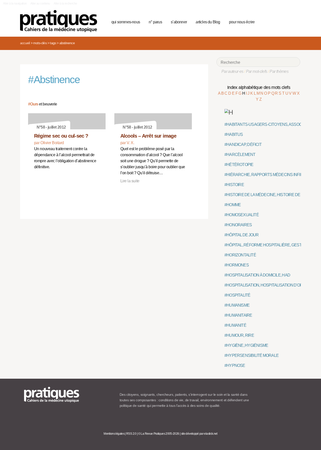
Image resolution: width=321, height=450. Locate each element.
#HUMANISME (237, 305)
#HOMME (232, 205)
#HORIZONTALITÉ (240, 255)
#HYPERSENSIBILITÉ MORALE (251, 355)
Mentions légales (114, 433)
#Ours (33, 104)
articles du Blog (208, 22)
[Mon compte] (286, 21)
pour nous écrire (242, 22)
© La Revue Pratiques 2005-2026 (158, 433)
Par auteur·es (232, 71)
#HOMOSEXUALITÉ (241, 215)
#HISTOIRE (234, 185)
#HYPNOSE (234, 365)
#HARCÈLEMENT (239, 154)
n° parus (155, 22)
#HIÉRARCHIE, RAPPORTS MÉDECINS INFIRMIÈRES (270, 175)
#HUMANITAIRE (238, 315)
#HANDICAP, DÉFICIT (243, 144)
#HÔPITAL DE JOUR (241, 235)
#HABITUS (233, 134)
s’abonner (179, 22)
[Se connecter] (294, 21)
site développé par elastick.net (199, 433)
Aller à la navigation (15, 3)
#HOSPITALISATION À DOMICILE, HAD (257, 275)
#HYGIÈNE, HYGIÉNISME (246, 345)
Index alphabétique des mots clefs (258, 87)
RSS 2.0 (131, 433)
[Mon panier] (277, 21)
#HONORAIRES (238, 225)
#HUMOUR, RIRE (239, 335)
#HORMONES (236, 265)
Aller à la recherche (65, 3)
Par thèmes (279, 71)
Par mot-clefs (256, 71)
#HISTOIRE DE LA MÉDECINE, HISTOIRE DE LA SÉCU (270, 195)
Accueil (25, 43)
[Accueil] (60, 21)
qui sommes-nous (125, 22)
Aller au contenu (40, 3)
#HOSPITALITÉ (237, 295)
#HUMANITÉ (235, 325)
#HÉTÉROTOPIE (238, 164)
